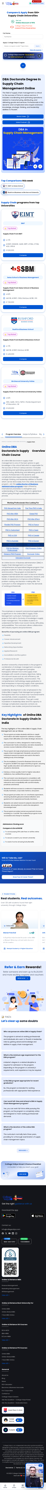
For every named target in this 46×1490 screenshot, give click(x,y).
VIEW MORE (23, 1150)
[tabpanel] (23, 1085)
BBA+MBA (5, 1333)
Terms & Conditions (23, 1468)
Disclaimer (9, 1468)
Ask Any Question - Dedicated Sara (14, 1403)
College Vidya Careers (10, 1397)
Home (3, 441)
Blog (3, 1378)
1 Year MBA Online (8, 1315)
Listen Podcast (21, 122)
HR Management (8, 1292)
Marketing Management (10, 1289)
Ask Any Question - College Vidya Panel (16, 1400)
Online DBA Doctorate (19, 441)
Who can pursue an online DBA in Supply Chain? (23, 1031)
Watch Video (21, 116)
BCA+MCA (5, 1330)
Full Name (6, 33)
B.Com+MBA (6, 1336)
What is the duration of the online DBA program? (19, 1128)
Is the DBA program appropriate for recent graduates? (21, 1082)
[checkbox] (5, 55)
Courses (9, 441)
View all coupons (35, 50)
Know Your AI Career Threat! (23, 877)
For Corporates (7, 1391)
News (4, 1381)
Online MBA (6, 1309)
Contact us (6, 1394)
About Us (5, 1375)
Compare (23, 255)
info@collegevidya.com (11, 1229)
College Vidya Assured (21, 55)
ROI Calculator (7, 1384)
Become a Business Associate (13, 1387)
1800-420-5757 (9, 1242)
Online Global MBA (8, 1312)
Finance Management (10, 1285)
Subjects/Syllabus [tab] (30, 434)
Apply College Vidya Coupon (13, 43)
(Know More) (29, 55)
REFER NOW (21, 978)
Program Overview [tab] (13, 434)
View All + (5, 1295)
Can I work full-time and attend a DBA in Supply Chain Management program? (23, 1102)
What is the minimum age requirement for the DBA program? (22, 1056)
